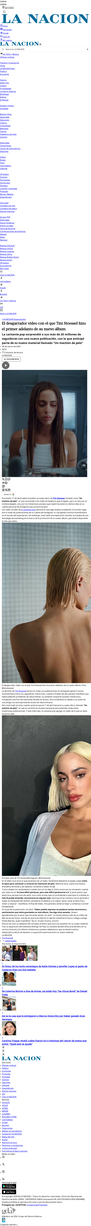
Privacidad (42, 1205)
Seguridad (4, 117)
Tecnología (5, 180)
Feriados (4, 185)
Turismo (3, 177)
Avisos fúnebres (7, 223)
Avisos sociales (6, 225)
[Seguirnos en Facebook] (3, 1157)
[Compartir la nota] (3, 483)
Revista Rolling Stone (9, 257)
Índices (3, 97)
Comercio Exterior (8, 91)
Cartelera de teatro (8, 208)
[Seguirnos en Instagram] (3, 1172)
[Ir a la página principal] (45, 22)
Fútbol (3, 157)
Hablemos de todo (8, 134)
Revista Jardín (6, 260)
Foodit (6, 33)
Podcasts (4, 191)
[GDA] (9, 1213)
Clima (2, 65)
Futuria (3, 80)
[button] (45, 178)
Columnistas (5, 145)
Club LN (6, 36)
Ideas (2, 237)
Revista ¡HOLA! (6, 248)
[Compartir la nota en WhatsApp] (6, 483)
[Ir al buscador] (4, 11)
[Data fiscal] (3, 1221)
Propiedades (5, 88)
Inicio (5, 26)
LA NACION (7, 319)
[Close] (3, 1047)
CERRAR (3, 2)
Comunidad (5, 125)
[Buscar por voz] (87, 49)
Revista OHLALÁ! (7, 245)
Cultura (3, 123)
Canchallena (5, 165)
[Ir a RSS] (3, 1179)
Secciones (7, 29)
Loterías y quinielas (8, 188)
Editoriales (4, 143)
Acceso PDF (5, 217)
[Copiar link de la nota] (3, 486)
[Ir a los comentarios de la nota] (9, 479)
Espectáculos (19, 319)
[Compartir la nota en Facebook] (3, 490)
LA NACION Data (7, 68)
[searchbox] (44, 49)
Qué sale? (4, 203)
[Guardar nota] (6, 479)
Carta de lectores (7, 228)
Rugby (3, 160)
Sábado (3, 234)
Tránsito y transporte (9, 63)
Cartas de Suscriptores (10, 148)
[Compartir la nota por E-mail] (9, 490)
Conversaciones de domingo (13, 231)
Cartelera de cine (7, 205)
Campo (3, 85)
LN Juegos (4, 174)
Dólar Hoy (4, 83)
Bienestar (4, 128)
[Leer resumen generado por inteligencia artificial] (3, 479)
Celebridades (10, 941)
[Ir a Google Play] (9, 1188)
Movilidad (4, 94)
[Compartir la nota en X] (6, 490)
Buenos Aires (6, 114)
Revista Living (6, 254)
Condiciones (32, 1205)
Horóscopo (5, 183)
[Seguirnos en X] (3, 1165)
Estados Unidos (7, 105)
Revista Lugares (7, 251)
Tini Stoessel (20, 691)
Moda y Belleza (6, 194)
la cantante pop (28, 509)
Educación (4, 120)
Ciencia (3, 131)
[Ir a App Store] (9, 1193)
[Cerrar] (40, 44)
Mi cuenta (7, 40)
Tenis (2, 163)
